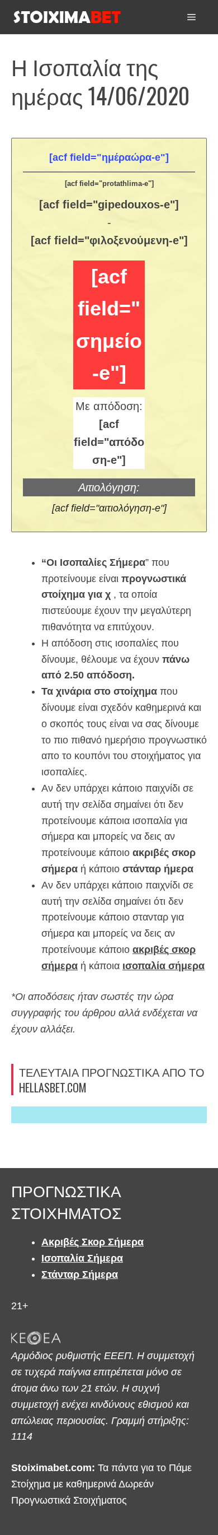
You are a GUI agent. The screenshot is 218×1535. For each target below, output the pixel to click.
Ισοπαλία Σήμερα (82, 1258)
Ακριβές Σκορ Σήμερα (92, 1242)
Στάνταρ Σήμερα (79, 1274)
